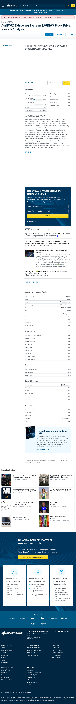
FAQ (2, 662)
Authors (3, 652)
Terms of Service (32, 682)
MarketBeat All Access (33, 647)
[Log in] (68, 5)
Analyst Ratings (5, 670)
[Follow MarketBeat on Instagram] (65, 631)
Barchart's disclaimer (48, 700)
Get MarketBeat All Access (33, 557)
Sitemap (29, 685)
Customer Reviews (32, 655)
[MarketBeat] (12, 6)
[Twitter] (53, 631)
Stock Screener (56, 657)
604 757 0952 (67, 317)
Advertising (30, 670)
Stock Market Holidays (7, 680)
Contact (3, 660)
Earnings (4, 675)
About (3, 647)
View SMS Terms (31, 221)
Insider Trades (5, 677)
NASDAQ (68, 296)
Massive (45, 697)
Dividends (4, 672)
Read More (28, 152)
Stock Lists (55, 647)
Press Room (4, 655)
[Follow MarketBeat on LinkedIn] (62, 631)
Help (6, 662)
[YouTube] (59, 631)
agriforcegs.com (66, 314)
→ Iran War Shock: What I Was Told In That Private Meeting (26, 10)
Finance (68, 299)
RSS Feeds (30, 680)
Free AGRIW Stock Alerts (40, 12)
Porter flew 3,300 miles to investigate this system (51, 252)
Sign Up (66, 83)
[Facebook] (56, 631)
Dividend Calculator (57, 652)
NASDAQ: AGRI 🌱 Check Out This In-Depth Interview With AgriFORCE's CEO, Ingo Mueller (46, 273)
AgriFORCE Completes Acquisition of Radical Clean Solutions (47, 234)
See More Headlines (33, 282)
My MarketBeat (56, 655)
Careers (3, 657)
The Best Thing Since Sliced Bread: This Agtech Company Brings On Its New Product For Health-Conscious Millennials (47, 242)
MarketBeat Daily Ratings (34, 650)
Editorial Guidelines (7, 650)
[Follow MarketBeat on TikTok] (68, 631)
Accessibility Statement (34, 672)
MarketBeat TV (31, 652)
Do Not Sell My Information (34, 675)
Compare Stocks (57, 650)
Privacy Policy (31, 677)
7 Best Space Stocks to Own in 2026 (52, 432)
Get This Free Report (44, 449)
